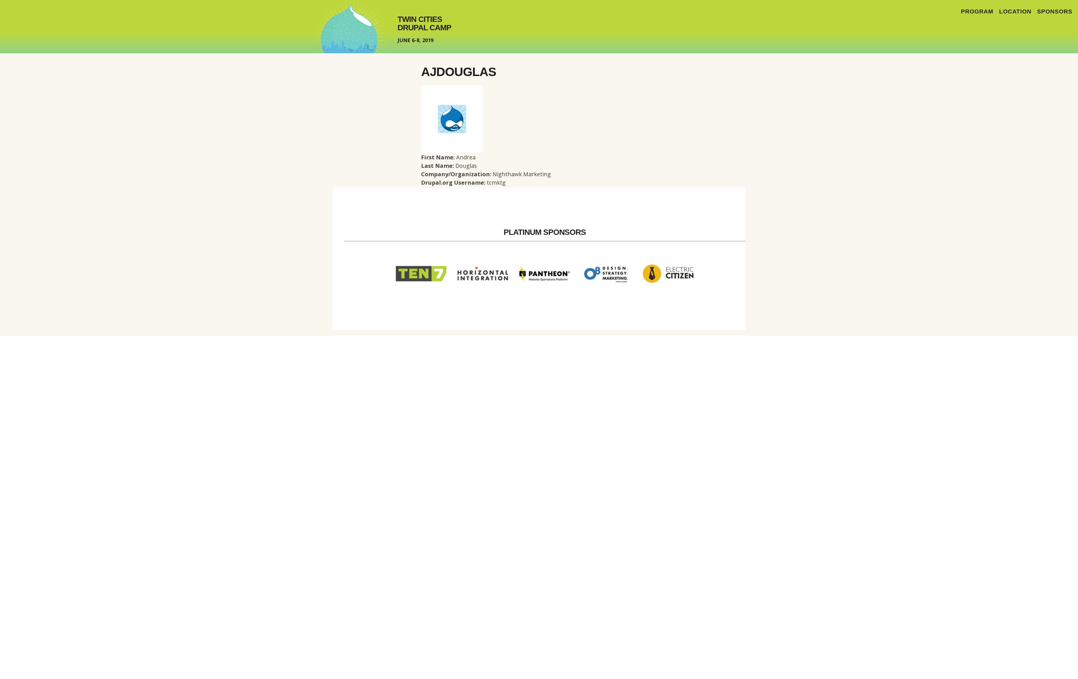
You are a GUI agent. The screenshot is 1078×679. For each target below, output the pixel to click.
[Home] (351, 26)
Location (1015, 11)
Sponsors (1054, 11)
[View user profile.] (452, 150)
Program (977, 11)
